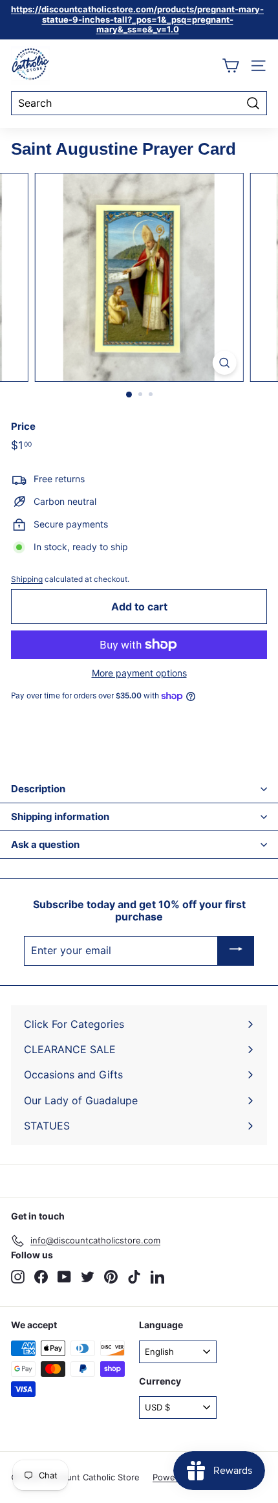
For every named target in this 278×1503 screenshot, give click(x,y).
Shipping (27, 579)
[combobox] (139, 103)
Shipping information (60, 816)
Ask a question (45, 844)
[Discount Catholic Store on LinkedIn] (157, 1277)
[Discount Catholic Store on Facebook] (41, 1277)
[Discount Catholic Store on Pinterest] (111, 1277)
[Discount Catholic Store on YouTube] (64, 1277)
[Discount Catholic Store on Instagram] (18, 1277)
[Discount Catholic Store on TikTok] (134, 1277)
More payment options (139, 673)
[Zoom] (224, 363)
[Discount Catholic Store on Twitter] (87, 1277)
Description (38, 789)
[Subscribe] (236, 951)
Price (23, 426)
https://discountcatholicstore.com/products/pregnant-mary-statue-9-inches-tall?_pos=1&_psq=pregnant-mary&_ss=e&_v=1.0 (137, 19)
